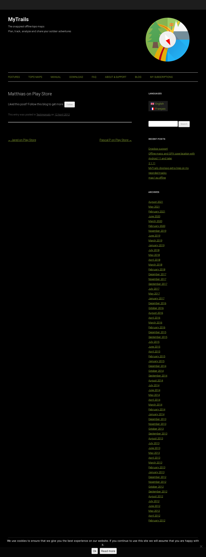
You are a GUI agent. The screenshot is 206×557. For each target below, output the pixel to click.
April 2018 (154, 259)
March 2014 (155, 404)
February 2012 (156, 520)
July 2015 (153, 341)
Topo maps (35, 77)
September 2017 (157, 283)
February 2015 (156, 356)
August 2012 (155, 496)
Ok (94, 551)
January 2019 (156, 245)
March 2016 (155, 322)
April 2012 (154, 515)
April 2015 (154, 351)
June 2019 (154, 235)
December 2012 (157, 477)
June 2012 (154, 506)
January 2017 (156, 298)
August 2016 (155, 312)
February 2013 (156, 467)
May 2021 (154, 206)
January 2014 (156, 414)
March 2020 (155, 221)
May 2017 (154, 293)
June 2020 (154, 216)
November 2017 (157, 279)
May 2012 (154, 510)
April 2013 (154, 457)
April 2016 (154, 317)
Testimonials (43, 114)
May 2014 (154, 394)
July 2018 (153, 250)
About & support (115, 77)
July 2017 (153, 288)
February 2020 (156, 226)
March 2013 (155, 462)
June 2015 (154, 346)
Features (14, 77)
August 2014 (155, 380)
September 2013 (157, 433)
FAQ (94, 77)
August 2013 (155, 438)
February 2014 (156, 409)
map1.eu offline (157, 177)
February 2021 (156, 211)
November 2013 (157, 423)
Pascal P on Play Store (116, 140)
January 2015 (156, 361)
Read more (108, 551)
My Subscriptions (161, 77)
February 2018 (156, 269)
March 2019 (155, 240)
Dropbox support (158, 148)
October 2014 (156, 370)
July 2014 (153, 385)
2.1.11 (151, 163)
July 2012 (153, 501)
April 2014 (154, 399)
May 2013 (154, 452)
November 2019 (157, 230)
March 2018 (155, 264)
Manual (56, 77)
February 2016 (156, 327)
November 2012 (157, 481)
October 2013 (156, 428)
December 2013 (157, 419)
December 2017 (157, 274)
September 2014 (157, 375)
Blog (138, 77)
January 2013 (156, 472)
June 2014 (154, 390)
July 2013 (153, 443)
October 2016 (156, 308)
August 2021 (155, 201)
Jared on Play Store (22, 140)
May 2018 (154, 254)
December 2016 (157, 303)
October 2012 (156, 486)
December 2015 (157, 332)
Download (76, 77)
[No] (201, 546)
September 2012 (157, 491)
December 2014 (157, 366)
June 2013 (154, 448)
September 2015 (157, 337)
